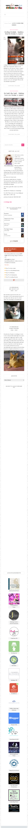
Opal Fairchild (7, 220)
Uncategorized (14, 29)
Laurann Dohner (7, 235)
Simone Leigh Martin (8, 215)
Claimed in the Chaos (9, 218)
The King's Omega (8, 229)
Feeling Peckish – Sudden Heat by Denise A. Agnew (14, 33)
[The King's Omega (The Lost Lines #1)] (22, 230)
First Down (6, 223)
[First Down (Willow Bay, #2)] (22, 225)
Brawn (5, 234)
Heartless (6, 213)
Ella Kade (6, 225)
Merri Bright (7, 230)
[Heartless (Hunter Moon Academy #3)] (22, 214)
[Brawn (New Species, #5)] (22, 235)
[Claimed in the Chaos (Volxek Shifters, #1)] (22, 219)
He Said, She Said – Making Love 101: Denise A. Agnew (14, 94)
